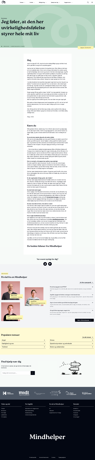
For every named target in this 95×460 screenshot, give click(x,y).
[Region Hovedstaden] (8, 393)
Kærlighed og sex (8, 343)
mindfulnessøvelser (58, 219)
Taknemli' (51, 410)
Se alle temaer (86, 337)
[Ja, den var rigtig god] (45, 264)
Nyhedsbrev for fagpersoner (32, 408)
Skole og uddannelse (57, 347)
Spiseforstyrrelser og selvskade (61, 343)
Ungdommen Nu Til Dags (55, 412)
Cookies (53, 457)
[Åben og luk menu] (92, 2)
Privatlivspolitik (32, 457)
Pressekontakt (76, 410)
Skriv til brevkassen (83, 320)
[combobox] (18, 373)
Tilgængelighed (62, 457)
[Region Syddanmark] (71, 393)
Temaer (3, 408)
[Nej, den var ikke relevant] (50, 264)
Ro (50, 408)
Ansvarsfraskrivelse (44, 457)
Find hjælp (3, 412)
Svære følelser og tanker (18, 46)
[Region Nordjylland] (39, 393)
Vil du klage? (76, 417)
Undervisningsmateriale (30, 414)
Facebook (75, 412)
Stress (52, 340)
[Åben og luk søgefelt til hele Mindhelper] (88, 2)
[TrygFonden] (86, 393)
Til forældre (4, 417)
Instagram (75, 414)
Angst (4, 340)
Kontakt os (75, 408)
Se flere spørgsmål (85, 282)
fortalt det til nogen (53, 197)
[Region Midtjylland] (24, 393)
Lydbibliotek (4, 414)
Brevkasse (6, 46)
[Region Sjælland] (55, 393)
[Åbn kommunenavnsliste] (33, 373)
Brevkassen (5, 273)
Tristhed (4, 347)
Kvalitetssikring (28, 412)
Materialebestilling (29, 410)
